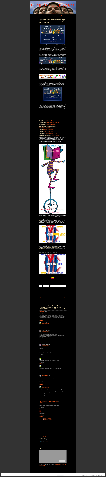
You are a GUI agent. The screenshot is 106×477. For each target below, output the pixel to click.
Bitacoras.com (42, 311)
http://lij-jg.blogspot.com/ (55, 135)
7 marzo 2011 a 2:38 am (45, 387)
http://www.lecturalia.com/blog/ (48, 131)
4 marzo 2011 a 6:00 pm (45, 366)
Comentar (62, 461)
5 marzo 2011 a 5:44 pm (45, 376)
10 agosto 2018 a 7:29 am (43, 436)
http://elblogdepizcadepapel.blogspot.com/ (52, 120)
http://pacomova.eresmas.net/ (48, 129)
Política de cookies (60, 475)
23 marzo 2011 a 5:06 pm (48, 419)
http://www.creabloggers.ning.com (55, 251)
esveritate (43, 365)
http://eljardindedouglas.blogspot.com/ (52, 122)
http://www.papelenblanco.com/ (50, 124)
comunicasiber (48, 418)
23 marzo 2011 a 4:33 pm (45, 411)
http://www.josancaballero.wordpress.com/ (52, 113)
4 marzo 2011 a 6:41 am (45, 345)
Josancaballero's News (53, 5)
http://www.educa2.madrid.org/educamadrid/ (51, 118)
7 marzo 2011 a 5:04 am (43, 402)
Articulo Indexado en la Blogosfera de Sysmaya (49, 401)
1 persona (46, 441)
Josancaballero (42, 435)
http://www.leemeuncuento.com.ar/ (51, 133)
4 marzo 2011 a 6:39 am (45, 331)
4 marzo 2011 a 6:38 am (45, 323)
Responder (41, 320)
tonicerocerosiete (45, 375)
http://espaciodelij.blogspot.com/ (44, 127)
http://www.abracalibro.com (58, 64)
